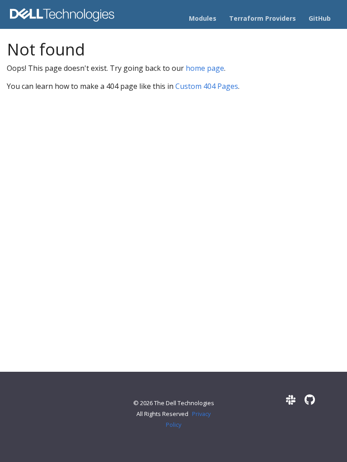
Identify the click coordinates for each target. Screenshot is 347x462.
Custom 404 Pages (206, 86)
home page (205, 68)
